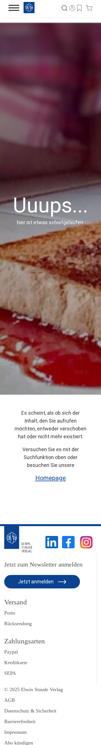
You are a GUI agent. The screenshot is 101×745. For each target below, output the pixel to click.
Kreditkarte (15, 662)
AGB (9, 700)
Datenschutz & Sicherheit (30, 711)
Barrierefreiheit (19, 721)
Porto (9, 613)
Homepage (50, 478)
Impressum (15, 732)
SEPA (10, 673)
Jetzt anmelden (36, 581)
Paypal (11, 652)
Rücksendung (18, 623)
